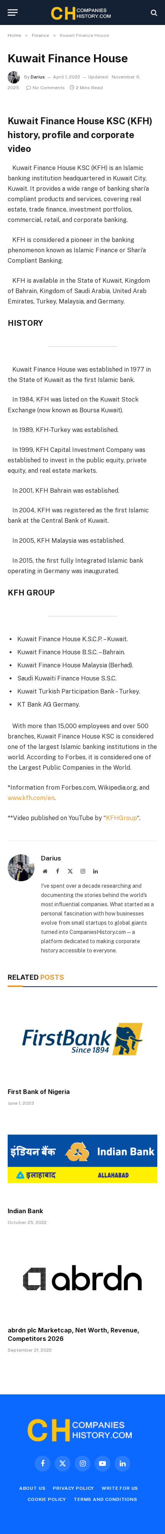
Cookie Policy (47, 1499)
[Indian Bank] (82, 1159)
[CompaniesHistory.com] (82, 12)
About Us (32, 1488)
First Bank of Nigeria (39, 1091)
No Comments (49, 87)
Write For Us (120, 1488)
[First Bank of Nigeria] (82, 1039)
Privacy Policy (73, 1488)
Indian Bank (25, 1211)
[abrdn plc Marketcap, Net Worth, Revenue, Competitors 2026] (82, 1278)
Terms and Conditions (105, 1499)
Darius (38, 77)
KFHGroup (121, 818)
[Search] (153, 12)
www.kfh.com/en (31, 798)
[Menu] (13, 12)
